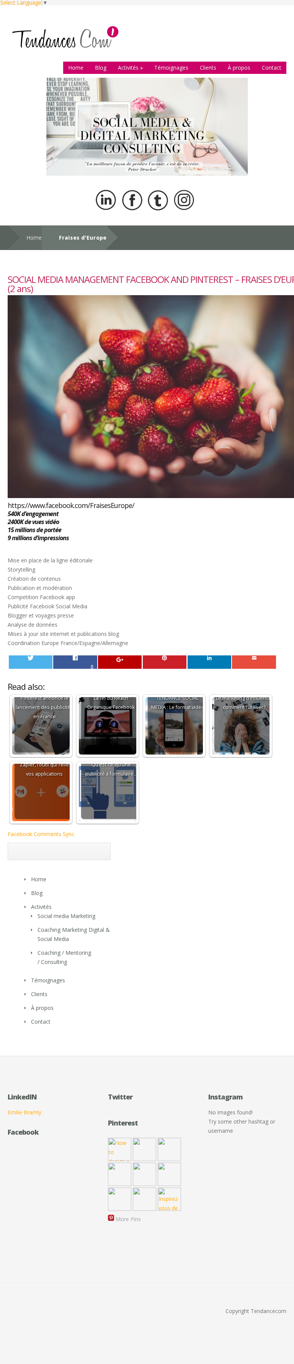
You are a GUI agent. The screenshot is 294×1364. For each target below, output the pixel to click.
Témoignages (171, 67)
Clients (208, 67)
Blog (100, 67)
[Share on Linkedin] (209, 662)
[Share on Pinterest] (164, 662)
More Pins (128, 1219)
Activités (130, 67)
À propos (239, 67)
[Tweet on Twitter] (30, 662)
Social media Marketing (66, 916)
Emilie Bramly (24, 1112)
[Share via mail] (254, 662)
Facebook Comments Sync (41, 834)
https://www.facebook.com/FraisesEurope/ (71, 505)
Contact (271, 67)
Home (75, 67)
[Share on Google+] (120, 662)
